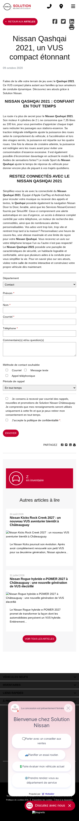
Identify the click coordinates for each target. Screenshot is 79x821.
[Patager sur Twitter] (63, 21)
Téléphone (10, 328)
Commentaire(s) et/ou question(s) (23, 340)
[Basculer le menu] (71, 6)
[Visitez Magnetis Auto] (39, 812)
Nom (6, 304)
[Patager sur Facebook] (55, 21)
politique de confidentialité (42, 420)
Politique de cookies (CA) (17, 800)
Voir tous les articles (39, 639)
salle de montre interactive (34, 262)
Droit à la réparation (64, 800)
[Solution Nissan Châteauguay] (17, 6)
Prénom (8, 293)
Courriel (8, 316)
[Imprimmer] (72, 27)
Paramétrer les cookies (42, 800)
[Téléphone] (49, 6)
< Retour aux (20, 21)
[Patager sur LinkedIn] (72, 21)
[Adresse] (61, 6)
